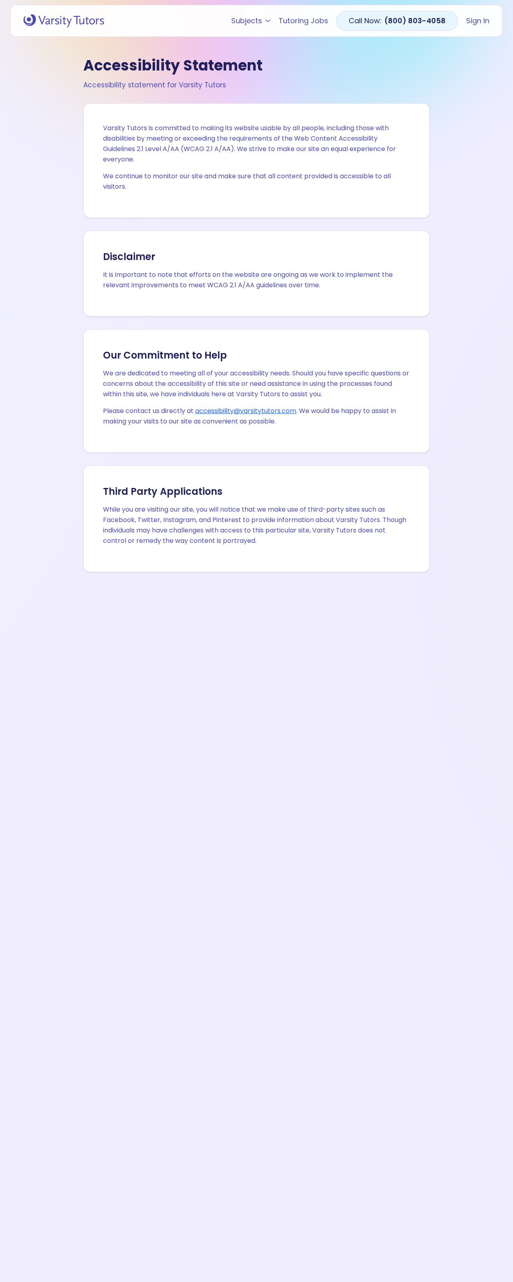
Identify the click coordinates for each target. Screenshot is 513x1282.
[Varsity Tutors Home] (64, 21)
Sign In (477, 21)
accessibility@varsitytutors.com (245, 410)
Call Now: (397, 21)
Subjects (246, 21)
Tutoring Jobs (303, 21)
